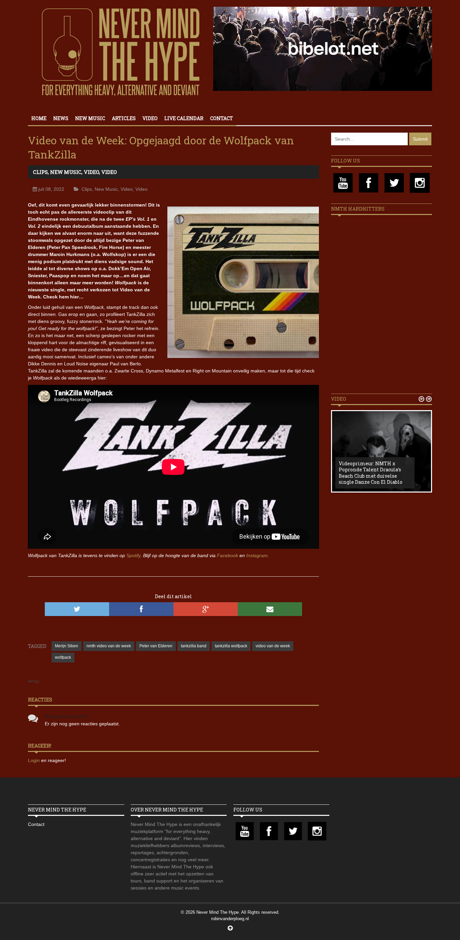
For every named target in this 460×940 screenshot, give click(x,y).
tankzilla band (193, 646)
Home (38, 118)
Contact (221, 118)
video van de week (273, 646)
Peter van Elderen (155, 646)
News (60, 118)
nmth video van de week (109, 646)
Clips (40, 172)
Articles (124, 118)
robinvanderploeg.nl (230, 918)
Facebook (227, 555)
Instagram (257, 555)
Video (150, 118)
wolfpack (63, 657)
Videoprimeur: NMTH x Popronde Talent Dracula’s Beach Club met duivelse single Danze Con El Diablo (370, 472)
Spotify (133, 555)
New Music (90, 118)
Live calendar (183, 118)
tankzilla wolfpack (231, 646)
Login (34, 760)
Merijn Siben (66, 646)
